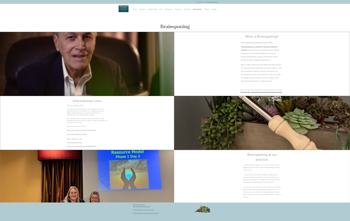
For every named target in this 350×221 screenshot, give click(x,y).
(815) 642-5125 (149, 210)
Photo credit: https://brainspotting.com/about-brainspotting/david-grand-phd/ (261, 92)
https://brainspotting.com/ (75, 142)
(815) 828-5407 (138, 210)
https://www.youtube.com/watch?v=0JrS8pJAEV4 (81, 130)
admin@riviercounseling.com (266, 190)
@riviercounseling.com (212, 2)
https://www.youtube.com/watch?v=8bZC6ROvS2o (81, 146)
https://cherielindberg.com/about (77, 134)
